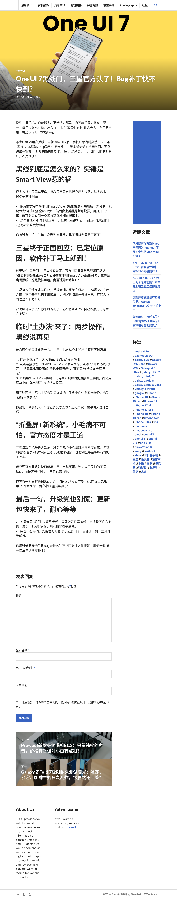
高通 (144, 472)
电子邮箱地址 (25, 667)
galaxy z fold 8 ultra (148, 384)
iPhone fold (151, 418)
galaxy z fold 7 (144, 376)
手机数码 (43, 5)
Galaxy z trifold (145, 389)
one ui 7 (148, 434)
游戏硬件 (76, 5)
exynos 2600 (144, 355)
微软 (149, 463)
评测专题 (92, 5)
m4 (156, 422)
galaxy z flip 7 (151, 372)
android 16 (142, 351)
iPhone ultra (143, 422)
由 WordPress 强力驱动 (115, 894)
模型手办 (108, 5)
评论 (20, 595)
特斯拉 (142, 467)
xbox (138, 455)
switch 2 (150, 451)
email (72, 827)
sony (138, 451)
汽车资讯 (59, 5)
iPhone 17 (150, 401)
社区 (145, 5)
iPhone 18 (141, 413)
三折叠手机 (151, 455)
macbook (141, 426)
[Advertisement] (147, 172)
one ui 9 (145, 442)
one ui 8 (140, 438)
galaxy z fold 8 (144, 380)
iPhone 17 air (143, 405)
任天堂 (145, 459)
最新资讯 (26, 5)
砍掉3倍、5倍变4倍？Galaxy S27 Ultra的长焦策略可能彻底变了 (146, 321)
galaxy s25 (142, 359)
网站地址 (21, 685)
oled (138, 434)
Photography (128, 5)
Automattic (154, 894)
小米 (141, 463)
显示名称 (22, 650)
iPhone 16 (141, 397)
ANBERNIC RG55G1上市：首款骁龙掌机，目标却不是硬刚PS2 (146, 267)
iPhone (151, 393)
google (139, 393)
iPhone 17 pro (144, 409)
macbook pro (143, 430)
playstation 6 (143, 447)
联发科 (154, 467)
